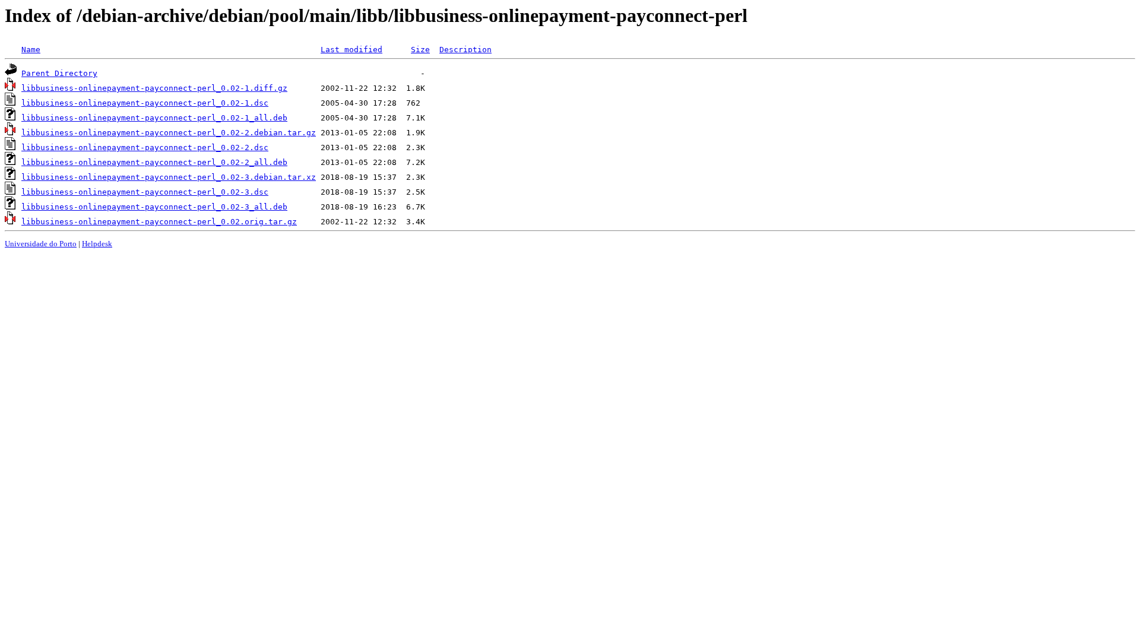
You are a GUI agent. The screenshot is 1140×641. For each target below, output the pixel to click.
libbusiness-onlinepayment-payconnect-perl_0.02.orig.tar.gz (159, 221)
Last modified (351, 49)
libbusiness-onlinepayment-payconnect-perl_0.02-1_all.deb (154, 117)
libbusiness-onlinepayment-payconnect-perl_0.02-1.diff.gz (154, 88)
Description (465, 49)
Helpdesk (97, 243)
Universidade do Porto (41, 243)
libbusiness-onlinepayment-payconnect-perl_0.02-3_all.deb (154, 206)
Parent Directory (59, 73)
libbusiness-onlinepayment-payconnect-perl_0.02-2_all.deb (154, 162)
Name (30, 49)
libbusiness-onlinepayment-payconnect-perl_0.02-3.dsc (144, 192)
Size (420, 49)
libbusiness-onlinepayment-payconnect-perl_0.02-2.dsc (144, 147)
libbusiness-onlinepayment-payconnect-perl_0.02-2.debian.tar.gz (168, 132)
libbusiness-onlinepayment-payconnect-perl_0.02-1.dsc (144, 103)
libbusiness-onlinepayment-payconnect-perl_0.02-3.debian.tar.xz (168, 177)
